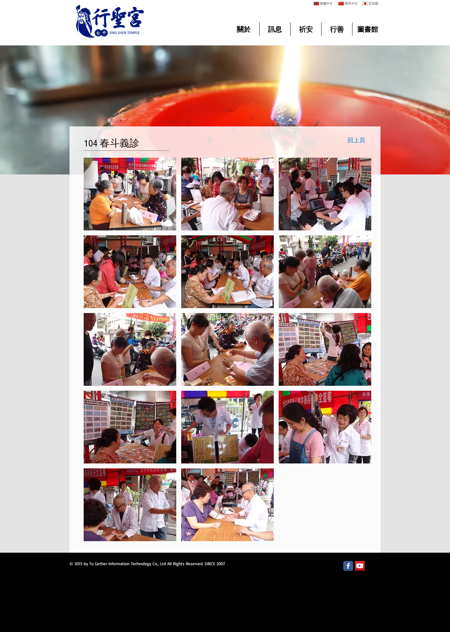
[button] (130, 194)
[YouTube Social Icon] (360, 566)
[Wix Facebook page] (348, 566)
